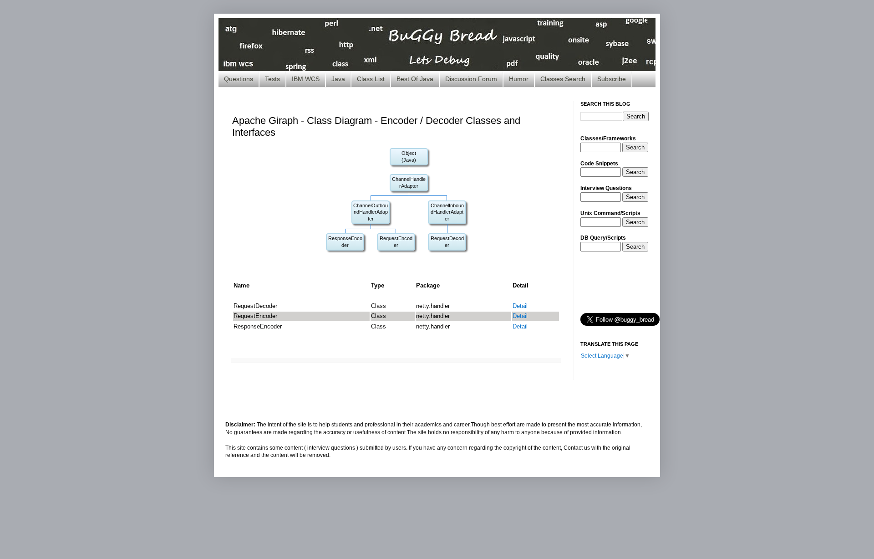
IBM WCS (306, 78)
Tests (272, 78)
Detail (520, 306)
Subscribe (611, 78)
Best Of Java (414, 78)
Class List (371, 78)
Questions (238, 78)
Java (338, 78)
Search (635, 147)
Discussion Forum (471, 78)
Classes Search (562, 78)
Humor (518, 78)
